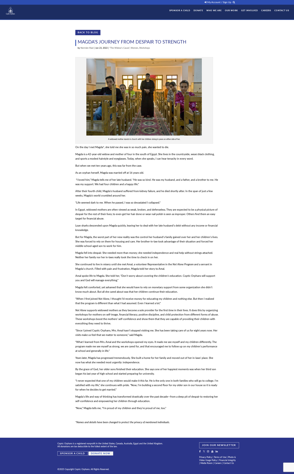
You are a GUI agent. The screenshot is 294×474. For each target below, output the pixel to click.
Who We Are (214, 11)
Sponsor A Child (179, 11)
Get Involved (249, 11)
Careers (266, 11)
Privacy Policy (205, 457)
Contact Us (281, 11)
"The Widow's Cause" (119, 48)
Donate (198, 11)
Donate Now (100, 453)
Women (134, 48)
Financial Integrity (227, 460)
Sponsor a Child (72, 453)
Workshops (144, 48)
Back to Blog (88, 32)
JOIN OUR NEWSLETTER (219, 445)
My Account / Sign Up (219, 2)
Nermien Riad (87, 48)
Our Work (231, 11)
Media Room (206, 463)
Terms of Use (220, 457)
